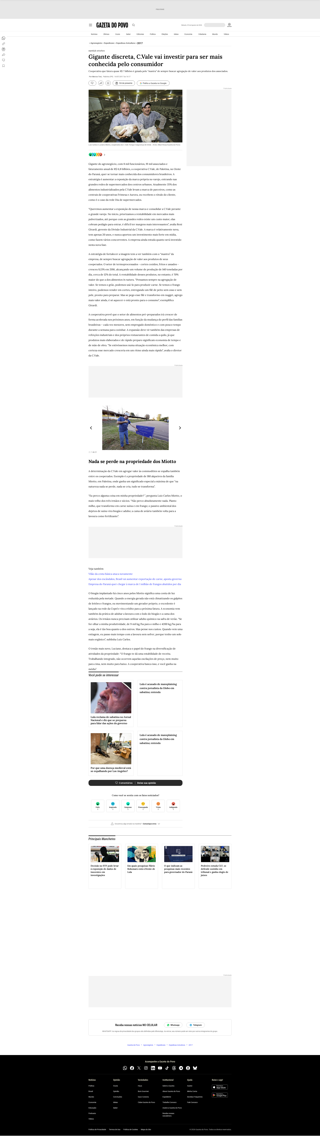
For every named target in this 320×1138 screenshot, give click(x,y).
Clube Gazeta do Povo (146, 1102)
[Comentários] (92, 83)
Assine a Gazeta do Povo (172, 1108)
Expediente (166, 1097)
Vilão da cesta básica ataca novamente (110, 573)
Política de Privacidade (97, 1129)
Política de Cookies (130, 1129)
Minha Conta (192, 1091)
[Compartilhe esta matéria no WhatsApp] (3, 38)
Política (153, 34)
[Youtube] (160, 1068)
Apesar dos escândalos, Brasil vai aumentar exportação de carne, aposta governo (135, 579)
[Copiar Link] (3, 43)
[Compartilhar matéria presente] (3, 49)
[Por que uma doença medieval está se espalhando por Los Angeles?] (111, 748)
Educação (92, 1108)
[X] (139, 1068)
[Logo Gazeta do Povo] (112, 25)
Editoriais (140, 34)
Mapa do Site (146, 1129)
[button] (135, 824)
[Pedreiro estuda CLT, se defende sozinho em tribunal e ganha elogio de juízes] (215, 854)
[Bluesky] (195, 1068)
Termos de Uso (114, 1129)
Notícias (94, 34)
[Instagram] (146, 1068)
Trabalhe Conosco (169, 1102)
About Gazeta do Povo (171, 1091)
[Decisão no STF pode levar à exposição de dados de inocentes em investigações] (105, 854)
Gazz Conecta (143, 1097)
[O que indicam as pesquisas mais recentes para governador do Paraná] (178, 854)
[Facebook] (132, 1068)
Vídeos (226, 34)
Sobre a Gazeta (168, 1086)
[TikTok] (167, 1068)
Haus (140, 1086)
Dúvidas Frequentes (194, 1097)
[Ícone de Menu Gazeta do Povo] (90, 25)
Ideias (176, 34)
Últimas (106, 34)
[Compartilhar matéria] (101, 83)
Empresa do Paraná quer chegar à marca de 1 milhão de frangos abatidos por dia (134, 584)
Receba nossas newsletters (168, 1114)
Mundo (215, 34)
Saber (128, 34)
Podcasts (92, 1113)
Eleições (165, 34)
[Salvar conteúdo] (108, 83)
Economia (188, 34)
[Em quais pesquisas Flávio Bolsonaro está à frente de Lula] (141, 854)
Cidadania (202, 34)
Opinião (116, 1091)
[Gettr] (188, 1068)
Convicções (117, 1097)
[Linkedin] (153, 1068)
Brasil (90, 1091)
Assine (189, 1086)
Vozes (117, 34)
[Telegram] (181, 1068)
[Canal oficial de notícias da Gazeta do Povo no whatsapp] (125, 1068)
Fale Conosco (192, 1102)
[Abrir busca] (133, 25)
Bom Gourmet (143, 1091)
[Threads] (174, 1068)
